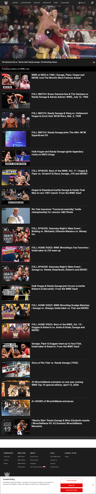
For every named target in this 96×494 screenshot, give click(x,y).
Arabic (67, 456)
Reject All (71, 485)
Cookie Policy (54, 467)
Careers (6, 460)
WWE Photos (21, 463)
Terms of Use (34, 456)
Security (52, 463)
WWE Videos (21, 460)
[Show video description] (90, 62)
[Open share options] (94, 62)
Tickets (37, 3)
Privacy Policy (34, 460)
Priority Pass (21, 467)
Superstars (26, 3)
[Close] (93, 485)
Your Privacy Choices (36, 467)
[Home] (6, 2)
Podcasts (47, 3)
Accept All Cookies (71, 490)
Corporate (7, 456)
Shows (15, 3)
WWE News (21, 456)
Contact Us (53, 460)
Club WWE (65, 3)
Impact (6, 463)
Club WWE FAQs (55, 456)
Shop (56, 3)
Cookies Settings (71, 480)
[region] (48, 485)
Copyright (33, 463)
